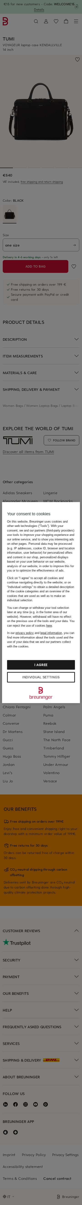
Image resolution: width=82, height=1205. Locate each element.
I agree (41, 665)
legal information (51, 633)
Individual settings (41, 677)
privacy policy (24, 633)
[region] (41, 602)
